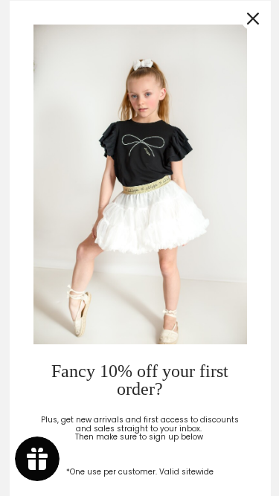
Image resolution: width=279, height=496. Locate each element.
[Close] (252, 18)
